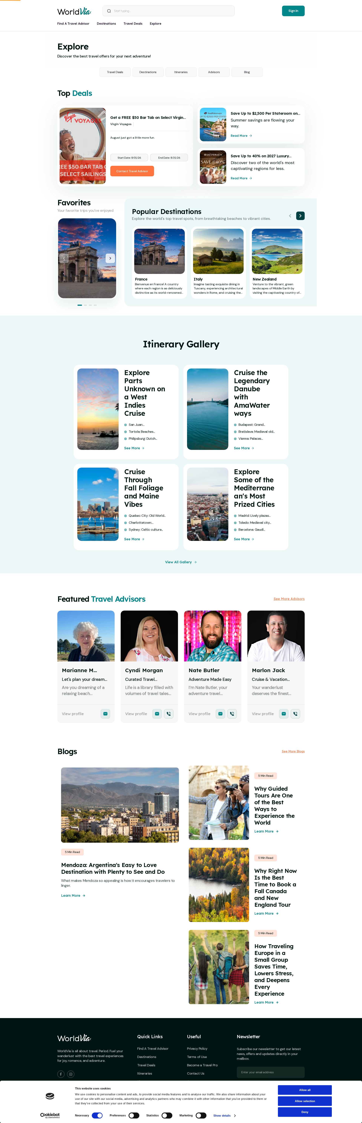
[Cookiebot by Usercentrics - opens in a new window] (50, 1115)
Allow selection (305, 1101)
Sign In (293, 10)
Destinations (148, 72)
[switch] (134, 1115)
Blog (247, 72)
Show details (222, 1115)
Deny (304, 1112)
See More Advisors (289, 599)
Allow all (305, 1090)
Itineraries (181, 72)
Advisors (214, 72)
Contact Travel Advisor (132, 171)
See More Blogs (293, 751)
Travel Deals (115, 72)
